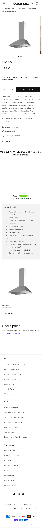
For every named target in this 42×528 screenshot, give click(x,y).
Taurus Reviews (10, 432)
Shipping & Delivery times (14, 417)
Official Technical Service (14, 422)
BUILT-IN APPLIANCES (16, 9)
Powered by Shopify (26, 524)
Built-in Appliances (11, 465)
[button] (4, 3)
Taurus (17, 524)
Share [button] (8, 141)
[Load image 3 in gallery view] (23, 56)
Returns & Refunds (11, 369)
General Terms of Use (12, 379)
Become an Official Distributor (15, 437)
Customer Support (11, 408)
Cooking (7, 460)
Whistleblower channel (13, 394)
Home (4, 9)
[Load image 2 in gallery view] (21, 56)
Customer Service (11, 334)
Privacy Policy (9, 384)
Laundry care (9, 480)
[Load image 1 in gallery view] (18, 56)
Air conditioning (10, 485)
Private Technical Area (13, 427)
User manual (8, 313)
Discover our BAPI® (11, 456)
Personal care (9, 475)
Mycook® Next (9, 451)
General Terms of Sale (12, 374)
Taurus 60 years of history (14, 364)
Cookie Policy (9, 389)
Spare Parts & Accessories (14, 412)
